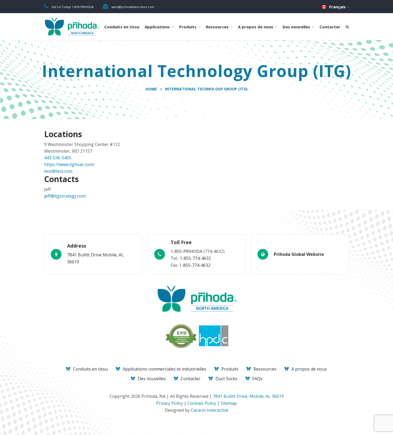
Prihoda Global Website (299, 254)
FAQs (257, 379)
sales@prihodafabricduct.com (132, 7)
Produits (187, 26)
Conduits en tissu (121, 26)
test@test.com (58, 171)
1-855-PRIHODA (186, 251)
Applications (157, 26)
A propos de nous (255, 26)
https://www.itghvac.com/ (69, 164)
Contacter (329, 26)
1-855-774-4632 (195, 258)
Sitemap (229, 403)
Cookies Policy (201, 403)
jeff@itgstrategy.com (65, 196)
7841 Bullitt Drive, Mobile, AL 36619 (248, 396)
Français (337, 6)
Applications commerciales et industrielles (164, 369)
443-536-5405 (57, 158)
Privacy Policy (169, 403)
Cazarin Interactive (209, 410)
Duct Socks (226, 379)
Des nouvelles (296, 26)
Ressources (217, 26)
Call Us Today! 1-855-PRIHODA (72, 7)
